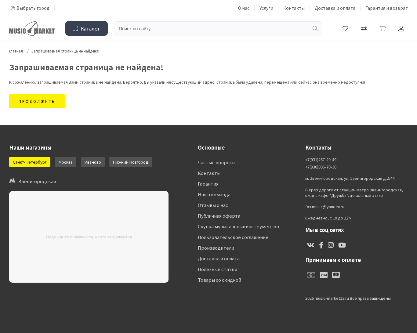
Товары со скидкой (219, 280)
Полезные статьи (217, 269)
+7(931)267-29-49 (320, 159)
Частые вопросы (216, 162)
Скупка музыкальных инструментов (238, 226)
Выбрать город (32, 8)
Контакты (294, 8)
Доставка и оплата (335, 8)
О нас (243, 8)
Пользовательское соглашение (233, 237)
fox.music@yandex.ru (324, 206)
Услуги (266, 8)
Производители (216, 247)
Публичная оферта (219, 215)
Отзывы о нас (213, 205)
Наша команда (214, 194)
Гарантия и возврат (386, 8)
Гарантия (208, 183)
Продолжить (37, 101)
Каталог (90, 28)
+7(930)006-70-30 (320, 167)
